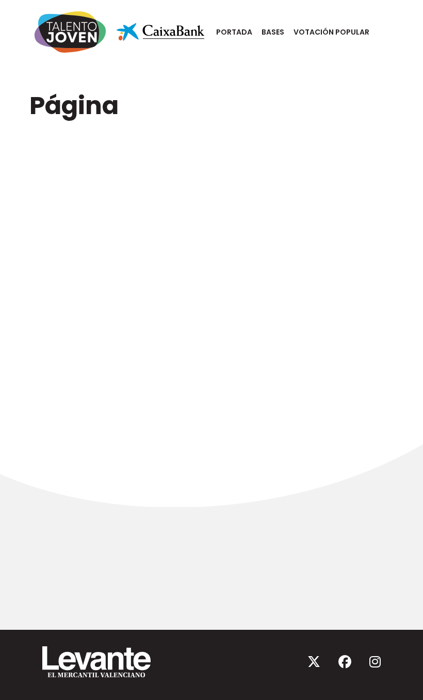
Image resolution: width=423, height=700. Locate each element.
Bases (273, 32)
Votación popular (331, 32)
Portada (234, 32)
